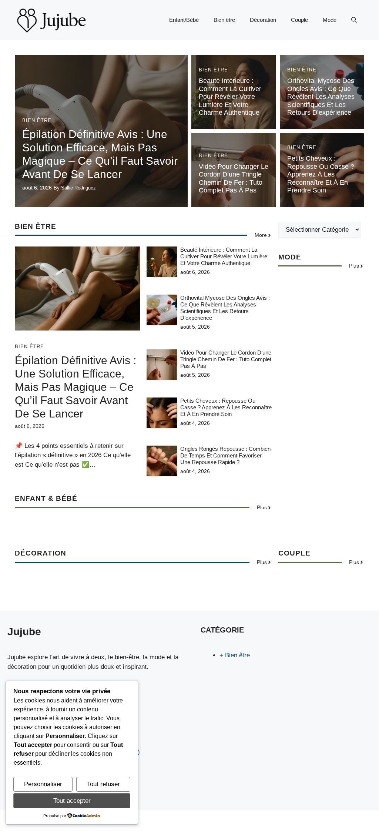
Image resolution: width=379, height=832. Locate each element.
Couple (299, 20)
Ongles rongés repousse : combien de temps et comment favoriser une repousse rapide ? (225, 455)
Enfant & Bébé (46, 498)
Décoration (263, 20)
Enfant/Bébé (184, 20)
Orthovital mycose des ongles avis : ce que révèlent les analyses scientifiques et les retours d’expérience (321, 96)
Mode (329, 20)
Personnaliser (43, 784)
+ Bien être (234, 655)
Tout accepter (72, 800)
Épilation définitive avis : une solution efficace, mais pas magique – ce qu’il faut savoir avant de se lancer (75, 387)
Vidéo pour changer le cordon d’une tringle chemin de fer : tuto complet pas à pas (233, 178)
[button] (354, 20)
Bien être (224, 20)
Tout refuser (103, 784)
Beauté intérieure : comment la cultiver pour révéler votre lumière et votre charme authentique (230, 96)
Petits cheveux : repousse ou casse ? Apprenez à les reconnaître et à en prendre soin (320, 174)
